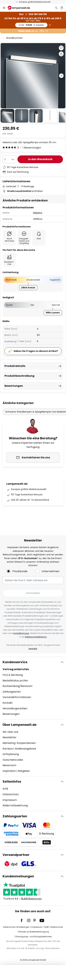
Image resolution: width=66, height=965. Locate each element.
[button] (7, 116)
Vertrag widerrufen (16, 669)
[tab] (33, 688)
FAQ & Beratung (13, 675)
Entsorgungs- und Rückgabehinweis (34, 936)
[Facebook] (24, 920)
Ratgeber (24, 771)
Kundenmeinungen (18, 876)
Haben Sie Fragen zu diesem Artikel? (36, 351)
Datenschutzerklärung (36, 636)
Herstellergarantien (15, 708)
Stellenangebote (25, 749)
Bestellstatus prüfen (15, 680)
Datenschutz (11, 794)
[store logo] (21, 8)
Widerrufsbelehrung (15, 805)
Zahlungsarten (12, 692)
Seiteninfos (12, 781)
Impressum (10, 800)
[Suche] (56, 8)
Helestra (37, 212)
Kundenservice (15, 662)
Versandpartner (16, 855)
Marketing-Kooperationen (19, 743)
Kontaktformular (21, 633)
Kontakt (8, 703)
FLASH (31, 25)
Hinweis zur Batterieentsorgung (34, 931)
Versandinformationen (17, 697)
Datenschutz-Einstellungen (16, 927)
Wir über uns (10, 732)
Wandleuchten (14, 38)
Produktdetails (14, 366)
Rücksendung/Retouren (17, 686)
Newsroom (9, 765)
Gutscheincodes (13, 760)
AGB (5, 789)
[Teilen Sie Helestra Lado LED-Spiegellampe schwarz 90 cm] (61, 53)
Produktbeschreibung (19, 376)
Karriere (8, 749)
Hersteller (33, 648)
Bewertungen (13, 386)
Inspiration (9, 771)
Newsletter (9, 737)
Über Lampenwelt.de (20, 724)
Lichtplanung (11, 754)
